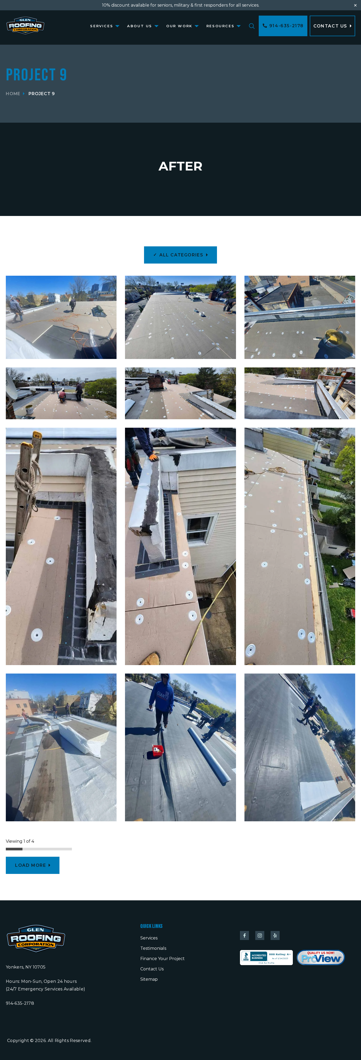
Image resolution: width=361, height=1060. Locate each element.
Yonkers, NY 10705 (25, 967)
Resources (220, 26)
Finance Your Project (162, 958)
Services (101, 26)
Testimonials (153, 948)
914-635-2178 (20, 1003)
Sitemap (149, 979)
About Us (139, 26)
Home (13, 93)
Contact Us (152, 968)
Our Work (179, 26)
